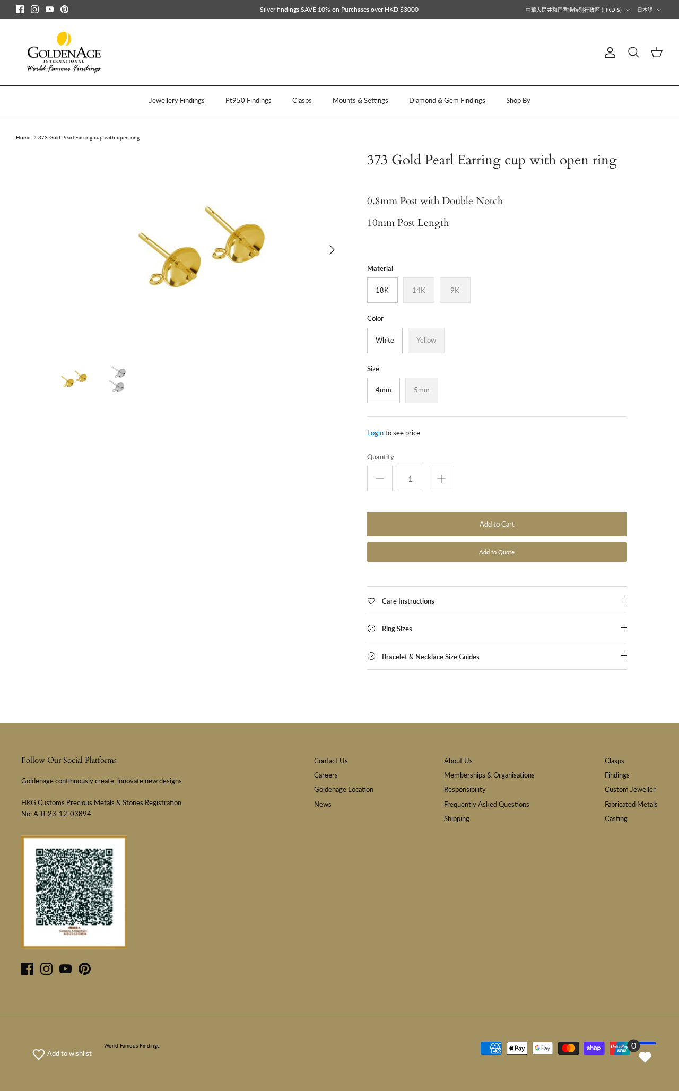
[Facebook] (20, 9)
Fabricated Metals (631, 804)
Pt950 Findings (248, 100)
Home (23, 137)
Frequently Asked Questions (486, 804)
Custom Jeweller (630, 789)
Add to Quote (497, 551)
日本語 (645, 9)
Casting (616, 818)
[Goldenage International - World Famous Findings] (63, 52)
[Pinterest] (64, 9)
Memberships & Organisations (489, 775)
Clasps (302, 100)
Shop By (518, 100)
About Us (458, 760)
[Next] (332, 249)
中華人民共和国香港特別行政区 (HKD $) (574, 9)
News (323, 804)
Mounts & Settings (360, 100)
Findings (617, 775)
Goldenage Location (343, 789)
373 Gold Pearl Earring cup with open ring (89, 137)
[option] (198, 249)
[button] (62, 1053)
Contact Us (331, 760)
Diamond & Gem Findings (447, 100)
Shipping (456, 818)
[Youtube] (50, 9)
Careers (326, 775)
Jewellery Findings (177, 100)
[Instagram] (35, 9)
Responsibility (465, 789)
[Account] (607, 52)
